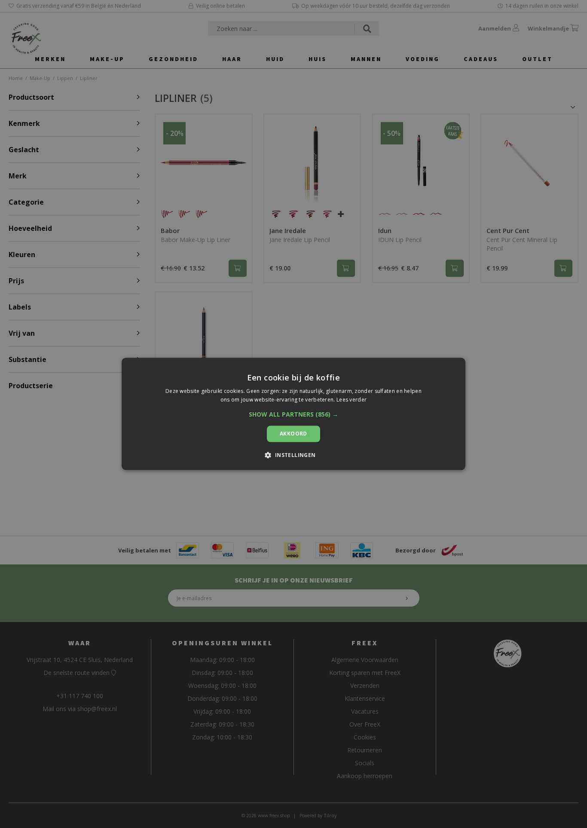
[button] (293, 414)
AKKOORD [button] (293, 433)
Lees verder (351, 400)
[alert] (293, 414)
